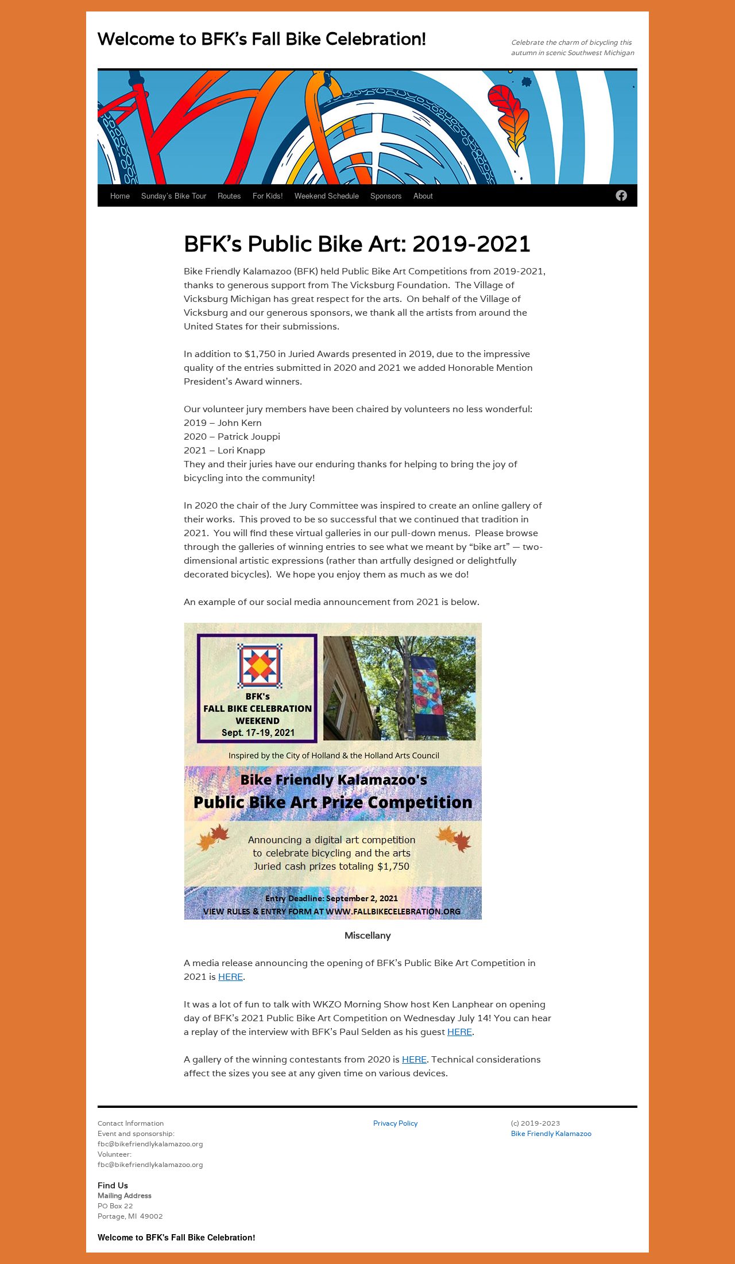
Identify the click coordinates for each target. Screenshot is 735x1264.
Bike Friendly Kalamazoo (551, 1133)
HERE (230, 977)
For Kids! (268, 195)
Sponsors (386, 195)
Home (120, 195)
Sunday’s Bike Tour (173, 195)
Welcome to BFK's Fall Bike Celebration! (262, 39)
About (423, 195)
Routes (229, 195)
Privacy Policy (395, 1123)
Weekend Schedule (327, 195)
